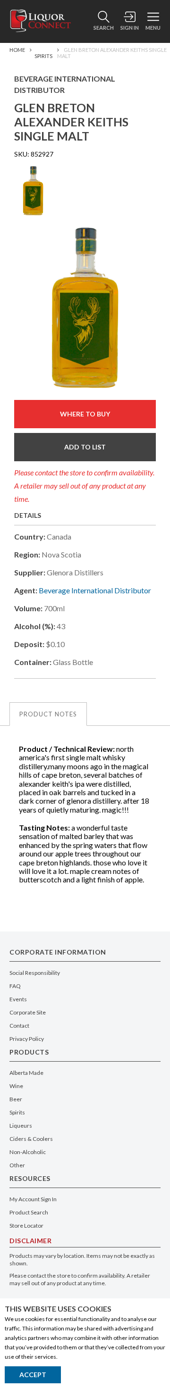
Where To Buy (85, 414)
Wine (16, 1085)
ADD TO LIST (85, 447)
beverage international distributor (95, 590)
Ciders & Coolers (31, 1138)
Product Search (28, 1212)
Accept (32, 1375)
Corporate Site (27, 1012)
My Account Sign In (33, 1199)
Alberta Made (26, 1072)
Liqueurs (20, 1125)
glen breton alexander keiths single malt (112, 53)
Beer (15, 1099)
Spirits (43, 56)
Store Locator (26, 1225)
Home (17, 50)
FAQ (15, 985)
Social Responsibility (34, 972)
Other (17, 1165)
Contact (19, 1025)
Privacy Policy (26, 1038)
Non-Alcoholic (27, 1151)
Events (18, 999)
